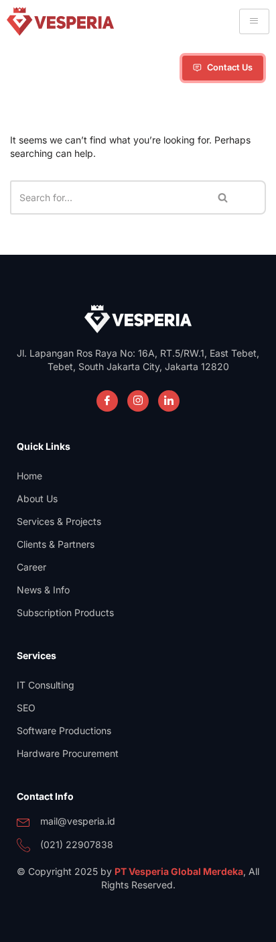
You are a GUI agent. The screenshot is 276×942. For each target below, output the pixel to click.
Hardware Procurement (68, 753)
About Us (37, 498)
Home (29, 475)
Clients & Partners (55, 544)
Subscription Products (65, 612)
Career (31, 567)
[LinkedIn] (169, 401)
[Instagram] (138, 401)
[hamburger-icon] (254, 21)
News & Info (43, 589)
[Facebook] (107, 401)
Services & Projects (59, 521)
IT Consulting (45, 685)
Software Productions (64, 730)
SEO (26, 707)
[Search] (223, 197)
